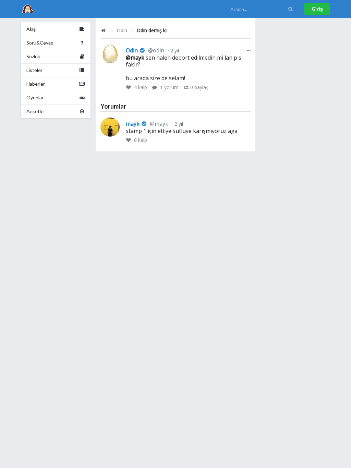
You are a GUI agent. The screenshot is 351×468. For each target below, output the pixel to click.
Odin (122, 30)
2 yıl (174, 50)
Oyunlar (35, 97)
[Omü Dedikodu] (27, 9)
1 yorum (169, 87)
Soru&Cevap (39, 43)
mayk (147, 123)
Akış (31, 29)
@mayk (135, 57)
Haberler (35, 84)
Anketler (35, 111)
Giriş (317, 9)
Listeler (34, 70)
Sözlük (33, 56)
